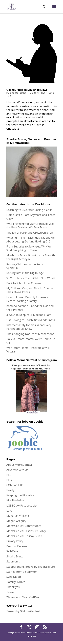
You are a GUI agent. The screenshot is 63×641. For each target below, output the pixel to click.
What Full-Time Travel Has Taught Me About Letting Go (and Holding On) (30, 239)
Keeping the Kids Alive (20, 495)
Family (10, 490)
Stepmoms (13, 561)
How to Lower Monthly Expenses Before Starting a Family (27, 299)
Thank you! (13, 587)
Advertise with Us (17, 470)
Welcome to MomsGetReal (22, 597)
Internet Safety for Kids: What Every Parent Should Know (28, 327)
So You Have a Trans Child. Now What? (30, 278)
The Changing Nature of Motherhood (30, 334)
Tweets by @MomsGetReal (23, 611)
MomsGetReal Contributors (23, 526)
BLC (8, 475)
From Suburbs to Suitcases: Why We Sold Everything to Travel (29, 248)
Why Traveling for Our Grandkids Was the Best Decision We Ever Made (30, 225)
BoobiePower (38, 92)
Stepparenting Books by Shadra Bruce (30, 566)
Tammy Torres (15, 582)
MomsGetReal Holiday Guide (24, 536)
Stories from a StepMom (21, 572)
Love (9, 510)
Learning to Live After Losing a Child (29, 210)
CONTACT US (15, 485)
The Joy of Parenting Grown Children (29, 232)
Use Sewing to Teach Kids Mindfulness (30, 320)
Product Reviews (16, 546)
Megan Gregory (16, 521)
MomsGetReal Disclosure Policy (26, 531)
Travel (10, 592)
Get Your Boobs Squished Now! (26, 89)
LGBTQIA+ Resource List (21, 505)
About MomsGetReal (19, 465)
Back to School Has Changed (24, 283)
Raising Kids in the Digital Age (25, 273)
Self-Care (12, 551)
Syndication (13, 577)
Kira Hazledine (15, 500)
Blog (9, 480)
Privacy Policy (14, 541)
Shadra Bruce (18, 92)
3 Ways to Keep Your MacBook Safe (28, 315)
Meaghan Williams (18, 515)
